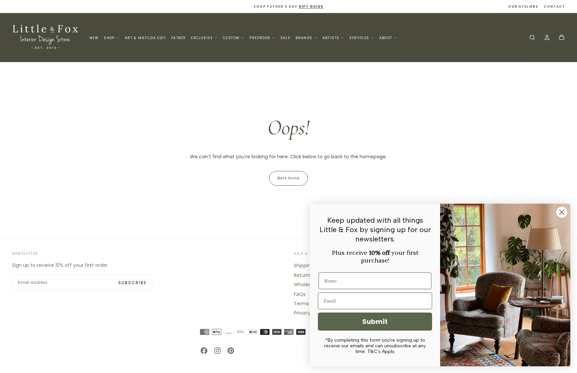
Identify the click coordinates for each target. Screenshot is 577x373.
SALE (285, 37)
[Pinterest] (231, 351)
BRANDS (304, 37)
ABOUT (385, 37)
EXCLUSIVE (202, 37)
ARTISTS (331, 37)
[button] (532, 38)
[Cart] (561, 38)
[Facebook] (204, 351)
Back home (288, 178)
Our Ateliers (523, 6)
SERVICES (359, 37)
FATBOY (178, 37)
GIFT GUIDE (311, 6)
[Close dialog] (562, 212)
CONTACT (554, 6)
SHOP (109, 37)
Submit (375, 321)
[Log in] (547, 38)
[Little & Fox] (45, 341)
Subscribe (132, 283)
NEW (94, 37)
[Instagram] (217, 351)
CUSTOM (231, 37)
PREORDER (259, 37)
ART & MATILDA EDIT (145, 37)
